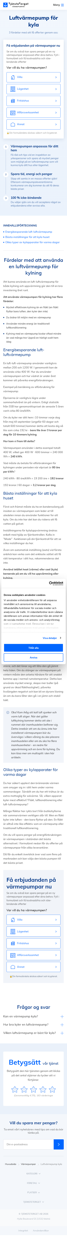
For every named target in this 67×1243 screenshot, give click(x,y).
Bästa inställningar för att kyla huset (27, 237)
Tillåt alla (33, 647)
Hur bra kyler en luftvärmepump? (25, 1024)
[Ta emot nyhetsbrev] (59, 1144)
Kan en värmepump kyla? (20, 1016)
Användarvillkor (41, 1231)
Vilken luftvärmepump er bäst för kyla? (29, 1033)
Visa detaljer (50, 637)
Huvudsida (10, 1164)
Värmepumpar (28, 1164)
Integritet (23, 1231)
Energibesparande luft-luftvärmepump (28, 232)
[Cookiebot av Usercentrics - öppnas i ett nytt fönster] (49, 583)
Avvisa (33, 657)
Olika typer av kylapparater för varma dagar (32, 242)
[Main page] (18, 5)
